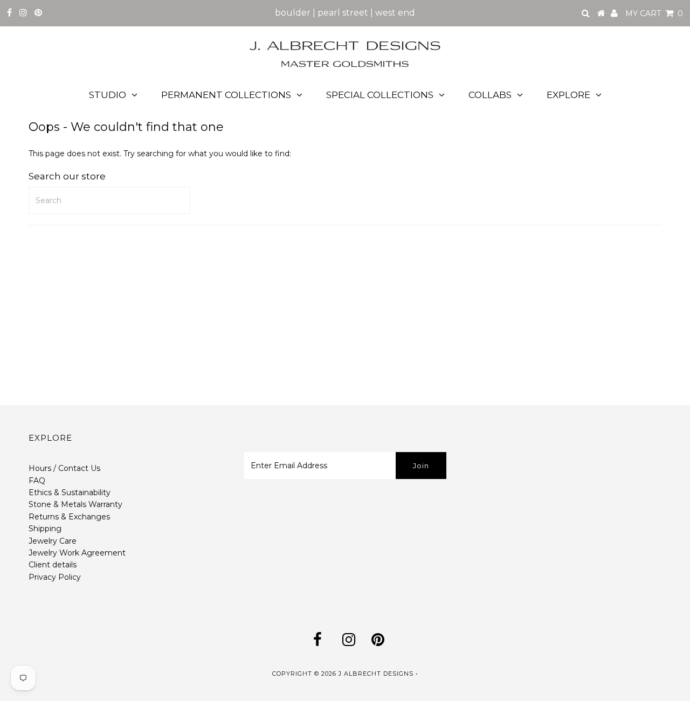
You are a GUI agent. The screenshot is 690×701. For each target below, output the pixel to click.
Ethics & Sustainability (70, 492)
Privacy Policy (55, 577)
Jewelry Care (53, 541)
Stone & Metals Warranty (75, 504)
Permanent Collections (226, 94)
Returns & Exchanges (69, 517)
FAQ (37, 480)
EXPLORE (568, 94)
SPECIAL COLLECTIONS (379, 94)
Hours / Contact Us (64, 468)
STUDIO (107, 94)
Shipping (45, 528)
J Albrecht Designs (376, 673)
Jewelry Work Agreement (77, 553)
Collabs (490, 94)
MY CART (654, 13)
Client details (53, 565)
